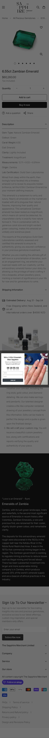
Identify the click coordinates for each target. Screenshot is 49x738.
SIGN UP (12, 380)
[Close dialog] (46, 355)
